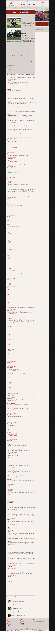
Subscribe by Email (20, 0)
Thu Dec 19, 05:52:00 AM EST (13, 173)
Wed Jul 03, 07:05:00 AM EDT (13, 79)
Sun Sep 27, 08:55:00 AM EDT (13, 309)
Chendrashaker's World (10, 620)
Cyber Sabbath (9, 623)
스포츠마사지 (9, 494)
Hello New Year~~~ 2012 (23, 623)
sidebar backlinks (14, 548)
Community (36, 7)
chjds (8, 557)
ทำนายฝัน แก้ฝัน (24, 466)
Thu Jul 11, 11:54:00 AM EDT (13, 534)
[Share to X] (8, 69)
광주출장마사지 (14, 568)
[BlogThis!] (7, 69)
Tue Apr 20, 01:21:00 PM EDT (13, 409)
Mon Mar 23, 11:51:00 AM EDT (13, 215)
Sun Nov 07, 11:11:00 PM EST (13, 489)
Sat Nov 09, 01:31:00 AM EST (13, 130)
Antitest (9, 464)
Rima (8, 153)
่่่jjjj (8, 220)
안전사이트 (27, 408)
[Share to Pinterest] (10, 69)
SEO (8, 314)
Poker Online (9, 414)
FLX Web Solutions (14, 630)
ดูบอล (22, 86)
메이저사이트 (26, 184)
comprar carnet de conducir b (30, 533)
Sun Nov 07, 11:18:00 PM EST (13, 501)
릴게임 (32, 129)
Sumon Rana (9, 148)
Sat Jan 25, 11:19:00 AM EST (13, 181)
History (16, 7)
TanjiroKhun (9, 398)
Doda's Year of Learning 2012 (24, 622)
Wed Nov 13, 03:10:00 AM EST (13, 147)
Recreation (22, 7)
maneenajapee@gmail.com (11, 525)
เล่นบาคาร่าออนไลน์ (10, 201)
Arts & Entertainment (31, 7)
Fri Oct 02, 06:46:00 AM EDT (13, 322)
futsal (8, 160)
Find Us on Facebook (43, 0)
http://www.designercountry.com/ (12, 162)
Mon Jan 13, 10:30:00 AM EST (13, 177)
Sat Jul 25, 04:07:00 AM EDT (13, 575)
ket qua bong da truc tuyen (13, 392)
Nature (19, 7)
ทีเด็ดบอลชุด (9, 266)
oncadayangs (9, 453)
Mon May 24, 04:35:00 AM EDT (13, 431)
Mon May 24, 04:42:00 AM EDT (13, 439)
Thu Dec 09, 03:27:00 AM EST (13, 524)
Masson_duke (10, 158)
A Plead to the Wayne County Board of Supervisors (14, 611)
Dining (26, 7)
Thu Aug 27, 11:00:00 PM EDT (13, 270)
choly (8, 287)
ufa (8, 354)
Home (7, 0)
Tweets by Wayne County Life (39, 29)
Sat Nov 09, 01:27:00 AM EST (13, 122)
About (10, 0)
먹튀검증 (9, 334)
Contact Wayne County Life (11, 604)
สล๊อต (8, 353)
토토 (8, 461)
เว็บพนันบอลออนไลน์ (16, 176)
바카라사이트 (31, 471)
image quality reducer (30, 554)
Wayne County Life (27, 4)
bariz (8, 576)
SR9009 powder (19, 107)
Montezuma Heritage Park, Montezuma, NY (39, 620)
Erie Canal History (36, 624)
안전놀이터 (25, 125)
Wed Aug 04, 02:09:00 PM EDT (13, 452)
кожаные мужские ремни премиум (27, 543)
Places (13, 7)
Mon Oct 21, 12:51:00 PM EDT (13, 83)
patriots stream (32, 150)
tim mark (9, 76)
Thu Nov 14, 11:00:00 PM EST (13, 152)
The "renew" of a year (10, 624)
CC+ (8, 171)
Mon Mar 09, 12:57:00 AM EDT (13, 197)
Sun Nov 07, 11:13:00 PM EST (13, 495)
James (9, 541)
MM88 (8, 527)
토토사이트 (9, 339)
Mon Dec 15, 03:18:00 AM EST (13, 545)
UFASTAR (9, 289)
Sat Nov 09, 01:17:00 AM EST (13, 104)
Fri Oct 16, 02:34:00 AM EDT (13, 327)
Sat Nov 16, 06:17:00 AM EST (13, 157)
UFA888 (9, 198)
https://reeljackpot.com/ (29, 312)
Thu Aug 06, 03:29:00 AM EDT (13, 262)
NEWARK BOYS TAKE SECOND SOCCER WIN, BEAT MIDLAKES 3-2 (20, 15)
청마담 (15, 510)
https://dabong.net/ (14, 141)
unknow (9, 468)
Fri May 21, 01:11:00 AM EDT (13, 422)
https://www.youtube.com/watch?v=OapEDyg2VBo (19, 373)
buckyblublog (22, 620)
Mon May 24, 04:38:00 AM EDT (13, 435)
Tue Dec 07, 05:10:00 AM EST (13, 518)
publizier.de (18, 559)
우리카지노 (9, 318)
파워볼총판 (9, 344)
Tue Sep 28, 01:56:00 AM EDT (13, 467)
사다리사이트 (14, 434)
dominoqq (27, 404)
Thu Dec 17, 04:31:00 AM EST (13, 397)
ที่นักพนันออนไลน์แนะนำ (23, 103)
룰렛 (34, 503)
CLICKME (9, 485)
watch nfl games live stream (24, 155)
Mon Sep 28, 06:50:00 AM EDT (13, 313)
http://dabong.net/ (18, 137)
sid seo (9, 473)
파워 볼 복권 (16, 321)
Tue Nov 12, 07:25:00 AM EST (13, 142)
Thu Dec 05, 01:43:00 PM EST (13, 166)
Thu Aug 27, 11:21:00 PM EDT (13, 293)
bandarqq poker (21, 416)
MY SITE (9, 490)
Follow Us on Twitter (36, 0)
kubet (19, 369)
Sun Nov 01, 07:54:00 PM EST (13, 366)
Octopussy (9, 178)
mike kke (9, 323)
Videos (40, 7)
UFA (18, 172)
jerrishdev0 (9, 531)
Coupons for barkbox (11, 403)
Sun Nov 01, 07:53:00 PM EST (13, 361)
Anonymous (9, 423)
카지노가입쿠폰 (10, 382)
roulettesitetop (10, 502)
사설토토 (9, 363)
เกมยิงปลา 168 (10, 234)
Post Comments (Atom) (13, 596)
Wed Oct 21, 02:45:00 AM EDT (13, 355)
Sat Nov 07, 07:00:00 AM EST (13, 370)
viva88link (31, 577)
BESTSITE (9, 479)
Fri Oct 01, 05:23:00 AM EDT (13, 472)
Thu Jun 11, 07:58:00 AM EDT (13, 565)
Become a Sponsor (14, 0)
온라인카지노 (24, 445)
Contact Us (30, 0)
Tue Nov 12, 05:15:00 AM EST (13, 138)
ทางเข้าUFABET (26, 121)
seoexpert (9, 101)
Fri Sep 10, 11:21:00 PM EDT (13, 458)
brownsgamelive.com (23, 133)
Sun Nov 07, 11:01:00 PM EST (13, 484)
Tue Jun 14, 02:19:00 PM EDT (13, 530)
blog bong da (16, 393)
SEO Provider (10, 367)
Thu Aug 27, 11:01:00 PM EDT (13, 286)
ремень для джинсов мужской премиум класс (21, 538)
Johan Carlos (9, 80)
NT (8, 513)
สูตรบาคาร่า (9, 350)
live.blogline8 (10, 566)
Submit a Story (26, 0)
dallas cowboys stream (30, 145)
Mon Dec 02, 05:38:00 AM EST (13, 161)
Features (10, 7)
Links (7, 7)
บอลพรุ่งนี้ (9, 242)
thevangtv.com (27, 82)
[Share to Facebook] (9, 69)
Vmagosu (9, 506)
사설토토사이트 (20, 514)
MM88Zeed (9, 528)
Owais (9, 89)
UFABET (18, 94)
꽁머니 (25, 412)
